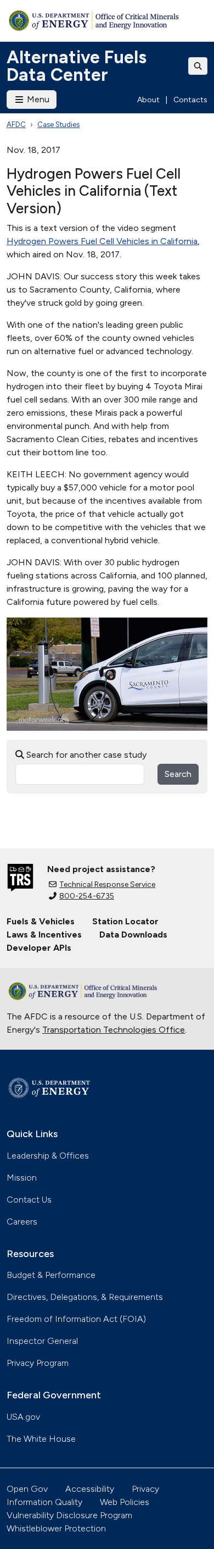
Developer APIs (39, 947)
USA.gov (23, 1417)
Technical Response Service (107, 884)
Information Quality (44, 1502)
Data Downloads (133, 934)
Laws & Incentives (44, 934)
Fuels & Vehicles (41, 921)
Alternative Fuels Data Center (77, 66)
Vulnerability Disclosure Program (69, 1515)
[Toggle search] (198, 66)
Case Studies (58, 124)
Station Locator (125, 921)
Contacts (190, 99)
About (148, 99)
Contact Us (29, 1199)
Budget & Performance (51, 1275)
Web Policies (124, 1502)
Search (178, 774)
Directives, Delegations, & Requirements (85, 1297)
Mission (22, 1177)
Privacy (145, 1489)
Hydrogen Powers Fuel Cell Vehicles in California (102, 241)
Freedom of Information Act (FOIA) (76, 1319)
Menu (37, 99)
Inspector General (42, 1341)
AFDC (16, 124)
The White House (41, 1439)
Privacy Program (38, 1363)
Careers (22, 1221)
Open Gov (27, 1489)
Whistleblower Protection (56, 1528)
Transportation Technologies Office (113, 1029)
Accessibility (89, 1489)
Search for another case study (85, 754)
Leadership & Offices (48, 1155)
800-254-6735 (86, 896)
